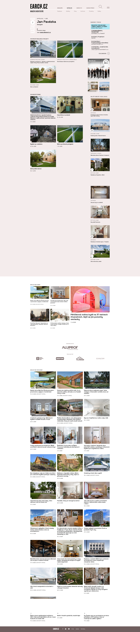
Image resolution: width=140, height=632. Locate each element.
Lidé (46, 18)
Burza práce (90, 8)
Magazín (59, 8)
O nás (73, 629)
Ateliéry (68, 11)
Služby (99, 11)
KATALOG (40, 18)
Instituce (83, 11)
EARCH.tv (79, 8)
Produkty (91, 11)
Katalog (69, 8)
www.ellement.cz (45, 32)
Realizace (59, 11)
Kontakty (83, 629)
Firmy (75, 11)
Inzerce (77, 629)
